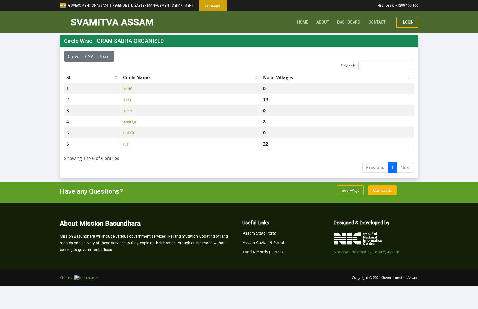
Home (302, 22)
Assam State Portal (260, 233)
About (322, 22)
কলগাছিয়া (130, 122)
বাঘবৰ (127, 100)
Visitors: (67, 277)
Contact (377, 22)
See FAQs (350, 190)
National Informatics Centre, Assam (366, 252)
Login (408, 22)
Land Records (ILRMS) (263, 252)
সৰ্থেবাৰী (128, 133)
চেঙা (126, 144)
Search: (349, 66)
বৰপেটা (128, 88)
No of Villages (278, 77)
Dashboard (348, 22)
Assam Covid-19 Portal (263, 243)
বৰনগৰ (127, 111)
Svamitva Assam (112, 22)
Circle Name (136, 77)
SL (68, 77)
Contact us (382, 190)
